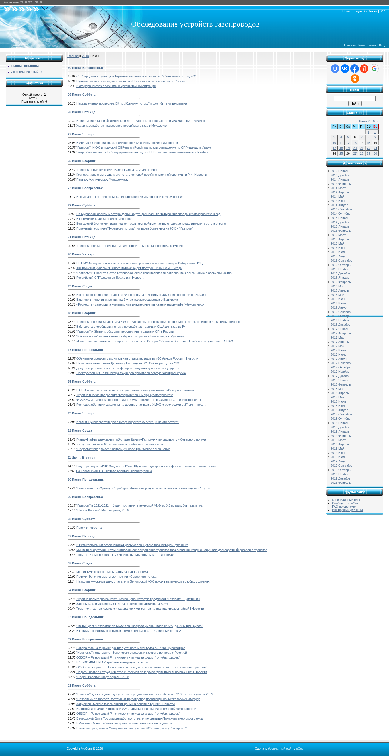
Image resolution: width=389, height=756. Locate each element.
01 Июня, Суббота (81, 685)
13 (355, 142)
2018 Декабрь (340, 427)
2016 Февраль (341, 282)
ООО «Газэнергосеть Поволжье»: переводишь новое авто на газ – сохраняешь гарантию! (141, 667)
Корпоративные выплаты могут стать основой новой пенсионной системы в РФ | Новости (141, 174)
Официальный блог (346, 499)
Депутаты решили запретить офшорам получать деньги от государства (128, 368)
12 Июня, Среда (80, 430)
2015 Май (337, 243)
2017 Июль (338, 354)
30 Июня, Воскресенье (85, 67)
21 (361, 148)
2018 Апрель (340, 393)
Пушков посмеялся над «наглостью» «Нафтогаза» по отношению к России (130, 81)
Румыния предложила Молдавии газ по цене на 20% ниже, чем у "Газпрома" (131, 728)
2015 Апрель (340, 239)
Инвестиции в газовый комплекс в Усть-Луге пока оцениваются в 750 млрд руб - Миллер (140, 120)
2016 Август (339, 307)
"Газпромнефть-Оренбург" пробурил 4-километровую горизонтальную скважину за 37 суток (143, 488)
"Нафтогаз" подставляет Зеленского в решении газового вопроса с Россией (131, 652)
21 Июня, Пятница (81, 237)
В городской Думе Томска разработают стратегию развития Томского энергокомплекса (139, 718)
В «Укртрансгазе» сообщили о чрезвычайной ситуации (116, 86)
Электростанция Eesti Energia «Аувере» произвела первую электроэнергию (131, 373)
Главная (350, 45)
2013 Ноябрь (340, 171)
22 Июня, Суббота (81, 205)
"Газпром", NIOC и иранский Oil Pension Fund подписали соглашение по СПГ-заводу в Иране (143, 147)
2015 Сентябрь (341, 260)
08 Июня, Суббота (81, 519)
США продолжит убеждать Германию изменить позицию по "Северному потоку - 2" (136, 76)
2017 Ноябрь (340, 371)
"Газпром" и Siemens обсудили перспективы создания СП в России (125, 331)
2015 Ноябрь (340, 269)
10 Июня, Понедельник (86, 479)
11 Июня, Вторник (81, 457)
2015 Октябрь (341, 265)
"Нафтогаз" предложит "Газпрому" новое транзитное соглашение (123, 449)
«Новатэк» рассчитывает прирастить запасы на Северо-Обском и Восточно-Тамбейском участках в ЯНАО (154, 341)
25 (341, 153)
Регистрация (367, 45)
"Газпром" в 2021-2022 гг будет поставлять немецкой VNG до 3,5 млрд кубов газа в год (139, 505)
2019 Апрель (340, 444)
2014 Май (337, 196)
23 (375, 148)
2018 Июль (338, 405)
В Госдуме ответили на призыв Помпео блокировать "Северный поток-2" (129, 630)
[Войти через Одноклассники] (355, 78)
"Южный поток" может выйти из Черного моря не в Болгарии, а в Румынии (130, 336)
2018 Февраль (341, 384)
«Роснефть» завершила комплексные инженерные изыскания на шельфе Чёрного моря (140, 304)
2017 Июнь (338, 350)
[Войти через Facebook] (354, 68)
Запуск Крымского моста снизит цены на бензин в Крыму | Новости (125, 704)
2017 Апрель (340, 341)
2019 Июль (338, 457)
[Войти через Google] (374, 68)
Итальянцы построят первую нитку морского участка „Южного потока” (127, 422)
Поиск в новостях (89, 527)
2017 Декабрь (340, 376)
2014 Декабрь (340, 222)
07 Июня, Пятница (81, 536)
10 (334, 142)
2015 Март (338, 235)
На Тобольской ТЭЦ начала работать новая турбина (114, 471)
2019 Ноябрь (340, 474)
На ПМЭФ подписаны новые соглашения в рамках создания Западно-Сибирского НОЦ (139, 263)
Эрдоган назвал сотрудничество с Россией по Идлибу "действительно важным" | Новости (141, 672)
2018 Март (338, 388)
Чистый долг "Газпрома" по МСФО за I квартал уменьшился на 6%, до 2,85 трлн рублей (139, 626)
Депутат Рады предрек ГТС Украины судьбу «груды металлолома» (125, 554)
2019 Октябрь (341, 470)
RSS (383, 11)
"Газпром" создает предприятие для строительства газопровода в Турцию (129, 245)
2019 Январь (340, 431)
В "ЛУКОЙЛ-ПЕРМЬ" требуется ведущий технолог (112, 662)
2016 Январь (340, 277)
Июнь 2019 (367, 121)
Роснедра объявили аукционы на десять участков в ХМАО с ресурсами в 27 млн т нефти (141, 404)
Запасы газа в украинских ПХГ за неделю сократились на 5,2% (122, 603)
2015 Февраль (341, 230)
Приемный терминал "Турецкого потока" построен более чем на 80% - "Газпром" (134, 228)
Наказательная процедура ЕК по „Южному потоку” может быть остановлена (131, 103)
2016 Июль (338, 303)
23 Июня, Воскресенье (85, 188)
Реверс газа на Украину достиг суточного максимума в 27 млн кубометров (130, 648)
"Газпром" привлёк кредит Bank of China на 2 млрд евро (116, 169)
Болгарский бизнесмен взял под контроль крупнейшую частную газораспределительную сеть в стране (151, 223)
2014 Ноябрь (340, 218)
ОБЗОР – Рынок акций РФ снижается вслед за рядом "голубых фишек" (128, 657)
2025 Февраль (341, 482)
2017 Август (339, 358)
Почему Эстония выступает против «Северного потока (116, 576)
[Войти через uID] (335, 68)
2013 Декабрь (340, 175)
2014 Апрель (340, 192)
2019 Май (337, 448)
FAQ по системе (344, 506)
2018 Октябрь (341, 418)
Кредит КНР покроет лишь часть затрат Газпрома (112, 571)
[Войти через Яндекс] (364, 68)
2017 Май (337, 346)
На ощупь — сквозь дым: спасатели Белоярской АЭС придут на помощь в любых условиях (143, 581)
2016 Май (337, 294)
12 (348, 142)
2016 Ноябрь (340, 320)
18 (341, 148)
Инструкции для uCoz (347, 510)
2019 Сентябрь (341, 465)
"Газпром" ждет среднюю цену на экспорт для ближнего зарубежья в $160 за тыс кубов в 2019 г (145, 694)
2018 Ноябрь (340, 423)
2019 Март (338, 440)
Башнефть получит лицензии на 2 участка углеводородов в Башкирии (127, 299)
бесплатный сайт (280, 748)
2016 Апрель (340, 290)
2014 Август (339, 205)
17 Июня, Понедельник (86, 349)
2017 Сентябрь (341, 363)
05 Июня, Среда (80, 563)
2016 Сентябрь (341, 312)
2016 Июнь (338, 299)
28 (361, 153)
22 (368, 148)
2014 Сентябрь (341, 209)
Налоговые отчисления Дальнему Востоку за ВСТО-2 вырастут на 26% (128, 363)
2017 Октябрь (341, 367)
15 (368, 142)
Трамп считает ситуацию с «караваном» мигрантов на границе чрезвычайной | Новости (140, 608)
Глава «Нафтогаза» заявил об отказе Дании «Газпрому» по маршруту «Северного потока (141, 439)
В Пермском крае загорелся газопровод (105, 218)
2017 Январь (340, 329)
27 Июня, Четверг (81, 134)
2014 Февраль (341, 183)
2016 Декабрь (340, 324)
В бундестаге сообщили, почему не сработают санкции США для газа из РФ (131, 326)
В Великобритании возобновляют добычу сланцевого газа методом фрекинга (132, 545)
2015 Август (339, 256)
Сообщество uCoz (345, 503)
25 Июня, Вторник (82, 161)
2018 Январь (340, 380)
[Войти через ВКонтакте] (345, 68)
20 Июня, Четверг (81, 254)
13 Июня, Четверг (81, 413)
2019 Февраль (341, 435)
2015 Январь (340, 226)
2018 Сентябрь (341, 414)
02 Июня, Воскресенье (85, 639)
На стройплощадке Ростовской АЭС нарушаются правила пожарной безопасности (136, 708)
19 (348, 148)
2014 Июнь (338, 200)
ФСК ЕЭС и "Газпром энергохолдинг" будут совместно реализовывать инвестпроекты (138, 399)
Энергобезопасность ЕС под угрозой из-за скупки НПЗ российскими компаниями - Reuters (142, 152)
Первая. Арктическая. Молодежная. (102, 179)
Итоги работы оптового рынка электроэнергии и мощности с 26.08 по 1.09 (129, 196)
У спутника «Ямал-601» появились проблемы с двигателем (119, 444)
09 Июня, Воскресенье (85, 497)
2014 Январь (340, 179)
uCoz (300, 748)
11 (341, 142)
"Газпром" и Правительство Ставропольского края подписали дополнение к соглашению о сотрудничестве (154, 272)
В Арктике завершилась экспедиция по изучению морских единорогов (127, 142)
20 (355, 148)
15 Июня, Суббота (81, 381)
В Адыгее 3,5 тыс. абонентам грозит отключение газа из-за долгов (124, 723)
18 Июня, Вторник (82, 313)
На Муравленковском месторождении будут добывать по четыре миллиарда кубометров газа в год (148, 214)
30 (375, 153)
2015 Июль (338, 252)
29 (368, 153)
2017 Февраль (341, 333)
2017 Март (338, 337)
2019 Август (339, 461)
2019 (85, 56)
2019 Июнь (338, 452)
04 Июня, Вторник (82, 590)
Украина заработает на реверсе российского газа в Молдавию (121, 125)
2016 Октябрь (341, 316)
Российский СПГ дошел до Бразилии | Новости (110, 277)
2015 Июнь (338, 247)
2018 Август (339, 410)
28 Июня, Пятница (81, 112)
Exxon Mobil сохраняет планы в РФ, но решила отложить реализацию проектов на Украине (141, 294)
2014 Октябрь (341, 213)
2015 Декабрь (340, 273)
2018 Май (337, 397)
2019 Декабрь (340, 478)
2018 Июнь (338, 401)
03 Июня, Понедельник (86, 617)
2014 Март (338, 188)
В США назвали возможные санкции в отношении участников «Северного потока (135, 390)
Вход (382, 45)
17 (334, 148)
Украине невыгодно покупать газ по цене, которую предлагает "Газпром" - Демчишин (138, 599)
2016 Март (338, 286)
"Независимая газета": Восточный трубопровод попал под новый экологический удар (138, 699)
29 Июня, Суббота (81, 94)
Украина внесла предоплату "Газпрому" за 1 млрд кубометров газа (124, 395)
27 (355, 153)
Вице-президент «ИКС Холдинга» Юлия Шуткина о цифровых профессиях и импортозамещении (146, 466)
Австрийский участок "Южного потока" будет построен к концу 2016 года (129, 268)
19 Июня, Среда (80, 286)
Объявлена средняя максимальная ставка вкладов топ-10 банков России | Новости (137, 358)
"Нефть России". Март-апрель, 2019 (102, 510)
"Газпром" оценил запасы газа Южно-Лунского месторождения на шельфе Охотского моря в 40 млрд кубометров (158, 321)
